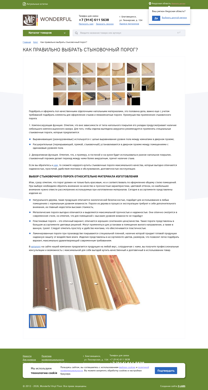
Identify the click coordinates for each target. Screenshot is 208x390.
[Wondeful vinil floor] (48, 20)
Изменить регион (178, 3)
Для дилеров (29, 359)
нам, (55, 165)
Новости (27, 356)
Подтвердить (166, 370)
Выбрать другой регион (174, 17)
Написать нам (86, 23)
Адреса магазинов (129, 23)
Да (156, 18)
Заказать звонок (105, 23)
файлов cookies (127, 367)
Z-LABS (181, 386)
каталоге (36, 246)
